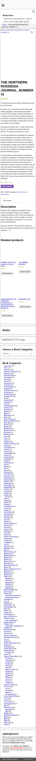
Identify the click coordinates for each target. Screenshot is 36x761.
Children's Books (10, 444)
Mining (6, 559)
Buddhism (7, 428)
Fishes (7, 580)
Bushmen (7, 432)
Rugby (7, 673)
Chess (6, 440)
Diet (5, 464)
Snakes (6, 645)
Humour (7, 529)
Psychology (8, 614)
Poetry (6, 610)
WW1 (5, 719)
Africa (19, 192)
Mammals (7, 548)
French (6, 508)
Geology (7, 518)
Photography (8, 607)
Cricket (7, 662)
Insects (6, 535)
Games (6, 510)
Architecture (8, 396)
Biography (7, 415)
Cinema (6, 449)
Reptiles (8, 584)
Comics (6, 455)
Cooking (7, 459)
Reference (7, 618)
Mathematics (8, 555)
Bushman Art (8, 430)
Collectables (8, 453)
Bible (5, 413)
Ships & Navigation (10, 643)
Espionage (7, 483)
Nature (6, 576)
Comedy (8, 690)
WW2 (5, 721)
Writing (6, 717)
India (5, 533)
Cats (5, 438)
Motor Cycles (8, 561)
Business (7, 434)
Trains (6, 698)
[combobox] (18, 352)
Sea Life (8, 586)
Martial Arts (8, 554)
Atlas (5, 404)
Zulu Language (10, 620)
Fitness (6, 502)
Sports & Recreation (11, 656)
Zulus (6, 724)
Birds (6, 417)
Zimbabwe (7, 723)
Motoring (7, 563)
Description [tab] (7, 200)
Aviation (7, 408)
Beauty (6, 411)
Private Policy (28, 759)
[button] (32, 32)
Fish (5, 499)
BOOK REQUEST (18, 748)
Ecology (7, 472)
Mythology (7, 573)
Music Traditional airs (11, 569)
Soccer (7, 679)
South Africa (8, 648)
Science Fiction (9, 635)
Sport (6, 654)
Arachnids (7, 392)
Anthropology (9, 387)
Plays (6, 609)
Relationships (9, 622)
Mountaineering (9, 565)
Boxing (7, 658)
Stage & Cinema (9, 685)
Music (6, 567)
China (6, 446)
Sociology (7, 647)
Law (5, 544)
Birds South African (11, 421)
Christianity (8, 447)
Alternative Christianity (13, 626)
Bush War (8, 709)
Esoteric (7, 482)
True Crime (8, 702)
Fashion (7, 493)
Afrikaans (7, 373)
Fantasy (7, 489)
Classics (7, 451)
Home (4, 24)
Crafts (6, 461)
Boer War (7, 423)
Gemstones (8, 514)
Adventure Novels (11, 595)
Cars (5, 436)
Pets (5, 601)
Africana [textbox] (17, 353)
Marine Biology (9, 552)
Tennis (7, 681)
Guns (6, 519)
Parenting (7, 599)
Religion (7, 624)
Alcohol (6, 381)
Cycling (8, 664)
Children (7, 442)
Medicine (7, 557)
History (6, 525)
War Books (8, 707)
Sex (5, 639)
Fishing (6, 501)
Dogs (6, 470)
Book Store (8, 15)
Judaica (6, 540)
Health (6, 521)
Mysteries (7, 571)
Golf (6, 667)
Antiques (7, 389)
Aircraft (6, 379)
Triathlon (8, 683)
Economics (8, 474)
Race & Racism (9, 616)
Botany (6, 425)
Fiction (6, 495)
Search (22, 340)
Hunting (7, 531)
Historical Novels (11, 597)
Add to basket (7, 186)
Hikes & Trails (10, 669)
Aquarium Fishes (10, 390)
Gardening (7, 512)
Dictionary (7, 463)
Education (7, 476)
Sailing (7, 677)
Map (5, 550)
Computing (8, 457)
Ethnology (7, 485)
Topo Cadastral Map (11, 696)
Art (5, 398)
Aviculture (7, 409)
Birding (8, 578)
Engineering (8, 480)
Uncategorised (9, 704)
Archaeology (8, 394)
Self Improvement (10, 637)
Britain (6, 427)
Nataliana (7, 574)
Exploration (8, 487)
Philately (7, 603)
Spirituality (7, 650)
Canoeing (8, 660)
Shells (6, 641)
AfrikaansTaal (8, 375)
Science (7, 633)
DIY (5, 468)
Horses (6, 527)
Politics (6, 612)
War (5, 705)
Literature (7, 546)
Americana (7, 383)
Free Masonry (8, 506)
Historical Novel (9, 523)
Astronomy (8, 400)
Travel (6, 700)
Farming (7, 491)
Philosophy (8, 605)
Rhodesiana (5, 194)
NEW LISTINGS (9, 590)
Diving (6, 466)
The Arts (7, 686)
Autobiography (9, 406)
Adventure (7, 366)
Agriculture (8, 377)
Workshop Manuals (10, 715)
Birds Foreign (8, 419)
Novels (7, 497)
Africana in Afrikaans (11, 371)
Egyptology (8, 478)
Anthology (7, 385)
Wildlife (7, 588)
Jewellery (7, 538)
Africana (24, 192)
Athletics (7, 402)
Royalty (6, 631)
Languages (8, 542)
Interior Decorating (10, 537)
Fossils (6, 504)
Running (8, 675)
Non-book (7, 592)
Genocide (7, 516)
